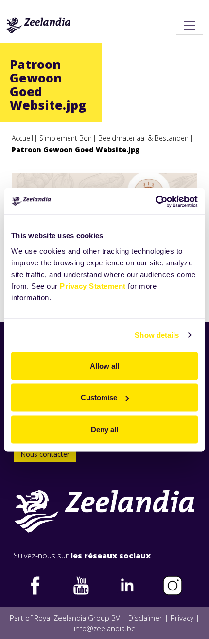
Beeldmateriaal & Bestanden (143, 138)
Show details (157, 335)
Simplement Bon (65, 138)
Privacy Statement (93, 285)
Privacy (182, 618)
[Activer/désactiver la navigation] (189, 25)
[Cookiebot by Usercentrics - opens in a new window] (155, 201)
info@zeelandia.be (105, 628)
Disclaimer (145, 618)
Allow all (104, 365)
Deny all (104, 429)
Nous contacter (45, 454)
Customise (99, 397)
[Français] (38, 25)
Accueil (22, 138)
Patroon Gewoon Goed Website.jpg (75, 149)
